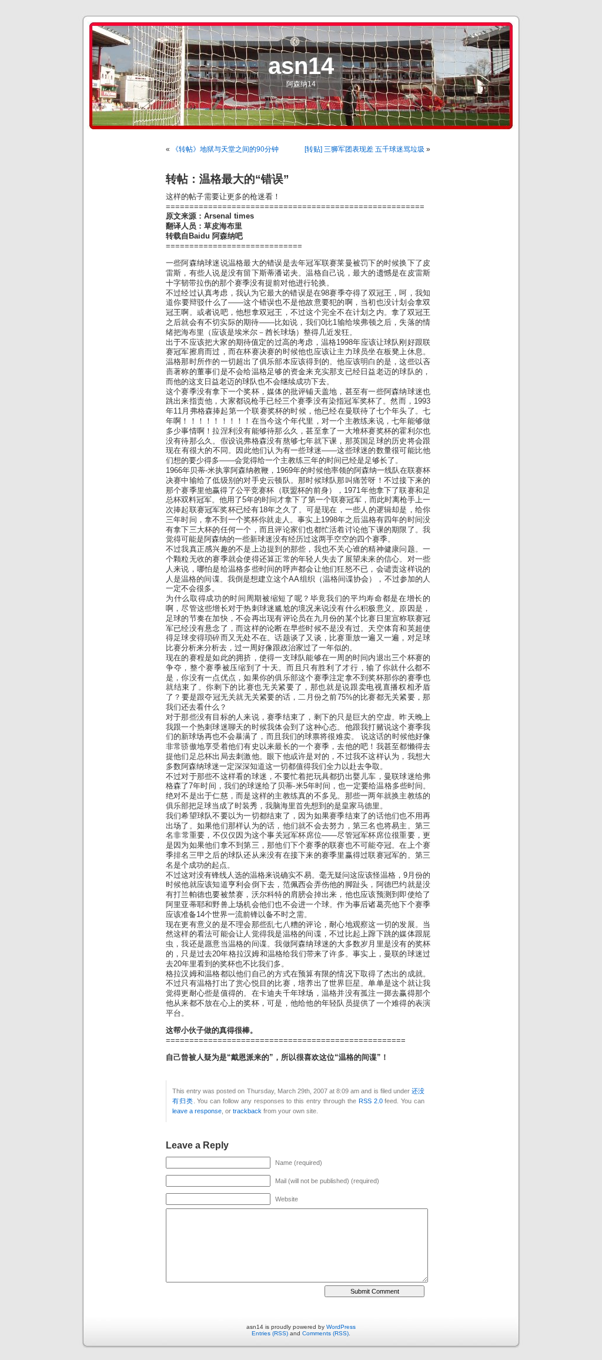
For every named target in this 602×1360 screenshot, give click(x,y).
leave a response (197, 1110)
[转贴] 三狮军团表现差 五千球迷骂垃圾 (364, 149)
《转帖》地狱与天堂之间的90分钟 (225, 149)
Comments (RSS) (325, 1333)
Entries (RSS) (270, 1333)
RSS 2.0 (371, 1100)
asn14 (301, 66)
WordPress (341, 1327)
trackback (247, 1110)
